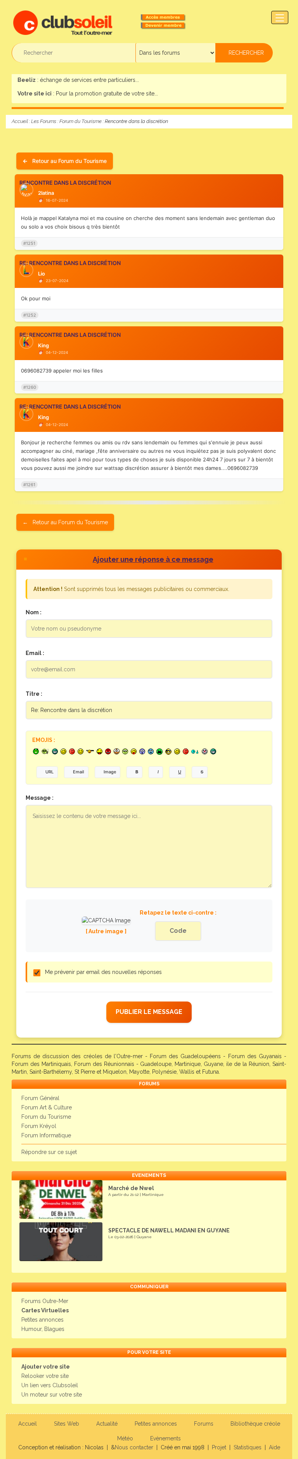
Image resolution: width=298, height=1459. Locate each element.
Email (78, 772)
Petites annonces (42, 1320)
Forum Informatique (46, 1135)
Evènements (165, 1438)
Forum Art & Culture (46, 1107)
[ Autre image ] (106, 931)
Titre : (34, 694)
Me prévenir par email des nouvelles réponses (103, 972)
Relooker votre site (45, 1376)
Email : (35, 653)
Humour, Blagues (42, 1329)
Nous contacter (134, 1447)
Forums (203, 1424)
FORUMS (149, 1083)
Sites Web (66, 1424)
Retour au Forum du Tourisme (69, 161)
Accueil (20, 121)
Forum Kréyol (38, 1126)
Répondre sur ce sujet (49, 1152)
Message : (40, 798)
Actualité (107, 1424)
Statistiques (248, 1447)
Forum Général (40, 1098)
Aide (274, 1447)
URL (49, 772)
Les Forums (43, 121)
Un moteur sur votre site (51, 1394)
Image (110, 772)
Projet (219, 1447)
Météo (125, 1438)
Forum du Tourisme (80, 121)
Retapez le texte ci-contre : (178, 913)
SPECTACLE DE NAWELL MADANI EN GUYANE (169, 1230)
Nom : (34, 612)
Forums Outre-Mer (44, 1301)
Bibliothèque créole (255, 1424)
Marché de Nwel (131, 1188)
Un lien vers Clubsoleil (49, 1385)
